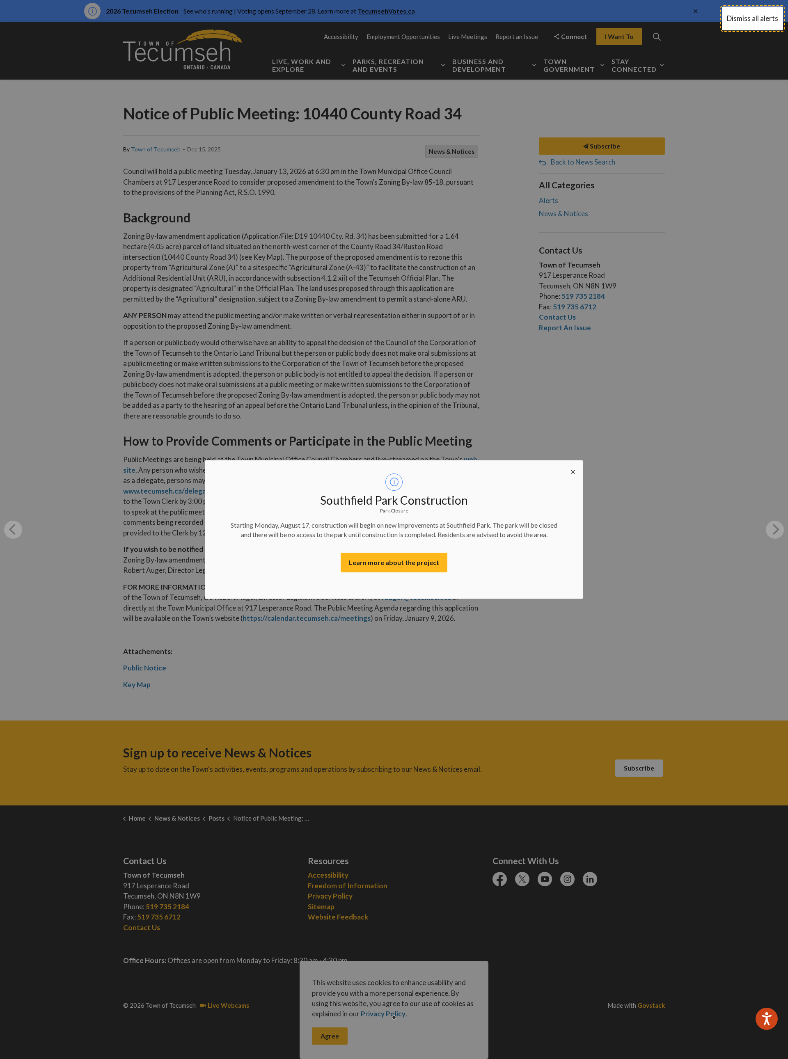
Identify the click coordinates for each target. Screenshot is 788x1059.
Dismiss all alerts (752, 18)
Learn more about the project (394, 562)
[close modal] (573, 470)
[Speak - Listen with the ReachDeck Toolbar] (767, 1019)
